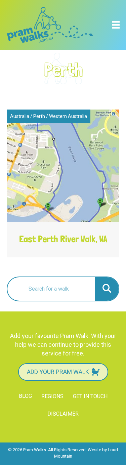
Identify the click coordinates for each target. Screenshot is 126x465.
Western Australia (68, 116)
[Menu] (116, 24)
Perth (39, 116)
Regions (52, 396)
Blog (25, 396)
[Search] (107, 289)
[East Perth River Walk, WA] (63, 183)
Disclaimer (63, 414)
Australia (19, 116)
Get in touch (90, 396)
